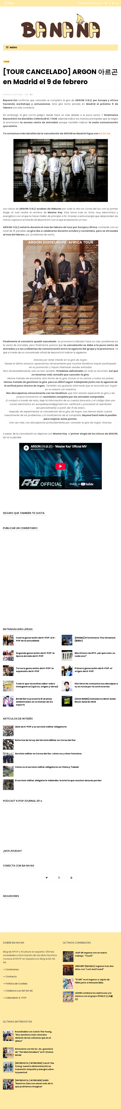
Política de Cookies (16, 983)
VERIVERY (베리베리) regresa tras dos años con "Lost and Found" (94, 968)
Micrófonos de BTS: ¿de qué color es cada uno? (95, 655)
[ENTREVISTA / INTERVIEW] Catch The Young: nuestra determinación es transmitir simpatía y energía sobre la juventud (34, 1068)
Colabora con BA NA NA (19, 990)
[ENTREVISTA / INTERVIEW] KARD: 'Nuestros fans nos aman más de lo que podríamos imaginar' (34, 1083)
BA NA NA (104, 133)
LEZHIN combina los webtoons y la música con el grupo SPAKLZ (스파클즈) (94, 996)
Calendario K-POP (15, 997)
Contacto (11, 976)
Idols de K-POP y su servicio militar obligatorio (41, 726)
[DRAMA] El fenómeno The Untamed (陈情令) (95, 639)
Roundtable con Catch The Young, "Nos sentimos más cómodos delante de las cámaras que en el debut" (33, 1036)
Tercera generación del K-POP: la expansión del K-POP (35, 670)
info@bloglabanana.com (90, 3)
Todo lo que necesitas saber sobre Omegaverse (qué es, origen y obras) (37, 685)
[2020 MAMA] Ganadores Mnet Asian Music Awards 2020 (95, 700)
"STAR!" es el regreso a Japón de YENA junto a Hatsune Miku (92, 981)
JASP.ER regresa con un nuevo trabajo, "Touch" (91, 954)
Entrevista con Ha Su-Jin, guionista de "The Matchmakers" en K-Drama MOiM (34, 1052)
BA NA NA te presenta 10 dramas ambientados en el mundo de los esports (34, 701)
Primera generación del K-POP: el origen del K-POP (93, 670)
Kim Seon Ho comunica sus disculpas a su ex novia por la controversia (96, 685)
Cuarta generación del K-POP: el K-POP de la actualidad (35, 639)
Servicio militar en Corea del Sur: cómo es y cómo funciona (48, 753)
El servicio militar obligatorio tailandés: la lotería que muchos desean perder (58, 780)
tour (6, 62)
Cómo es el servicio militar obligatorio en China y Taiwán (47, 767)
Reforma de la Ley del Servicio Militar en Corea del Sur (45, 740)
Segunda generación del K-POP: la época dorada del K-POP (35, 655)
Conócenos (12, 969)
